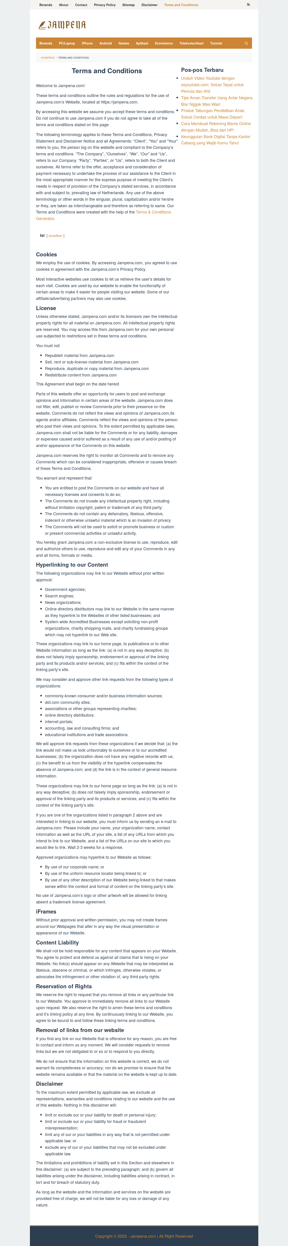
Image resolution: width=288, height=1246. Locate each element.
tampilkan (55, 235)
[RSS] (248, 4)
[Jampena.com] (62, 24)
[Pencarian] (246, 43)
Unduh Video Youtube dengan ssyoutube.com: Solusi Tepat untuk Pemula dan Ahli (212, 84)
